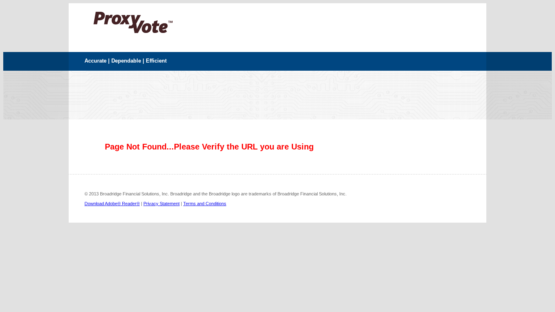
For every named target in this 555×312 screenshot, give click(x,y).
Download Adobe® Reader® (112, 203)
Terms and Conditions (204, 203)
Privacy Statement (161, 203)
